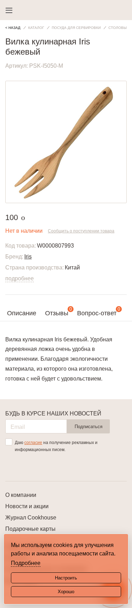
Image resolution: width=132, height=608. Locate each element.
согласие (33, 442)
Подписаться (88, 426)
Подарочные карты (30, 529)
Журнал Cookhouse (30, 518)
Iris (28, 257)
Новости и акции (27, 506)
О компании (20, 495)
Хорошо (66, 591)
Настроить (66, 577)
